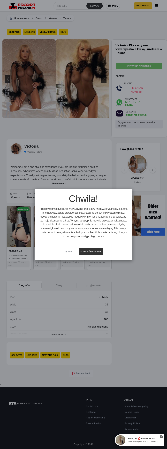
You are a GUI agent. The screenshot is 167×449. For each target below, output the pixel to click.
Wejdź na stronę (92, 252)
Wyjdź (71, 252)
